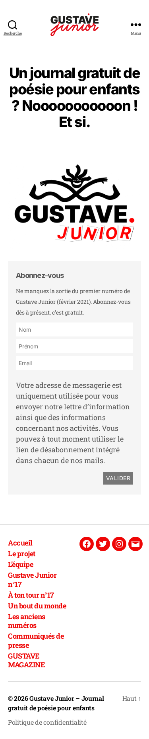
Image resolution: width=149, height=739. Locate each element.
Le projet (21, 553)
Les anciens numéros (26, 621)
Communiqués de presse (36, 640)
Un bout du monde (37, 605)
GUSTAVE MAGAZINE (26, 660)
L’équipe (20, 564)
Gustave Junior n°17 (32, 579)
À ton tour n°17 (31, 595)
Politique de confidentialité (47, 722)
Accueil (20, 542)
